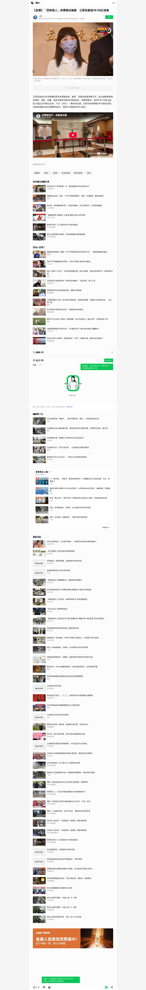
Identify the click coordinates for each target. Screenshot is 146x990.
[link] (44, 987)
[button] (36, 987)
